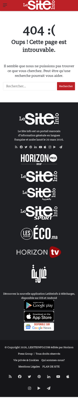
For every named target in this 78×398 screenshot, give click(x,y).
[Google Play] (55, 147)
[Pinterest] (31, 147)
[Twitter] (27, 147)
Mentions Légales (29, 366)
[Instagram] (51, 147)
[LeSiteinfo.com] (39, 5)
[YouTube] (41, 147)
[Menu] (5, 6)
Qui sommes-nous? (53, 360)
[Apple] (46, 147)
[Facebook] (22, 147)
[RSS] (17, 147)
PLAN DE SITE (51, 366)
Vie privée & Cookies (26, 360)
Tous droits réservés (48, 353)
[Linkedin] (36, 147)
